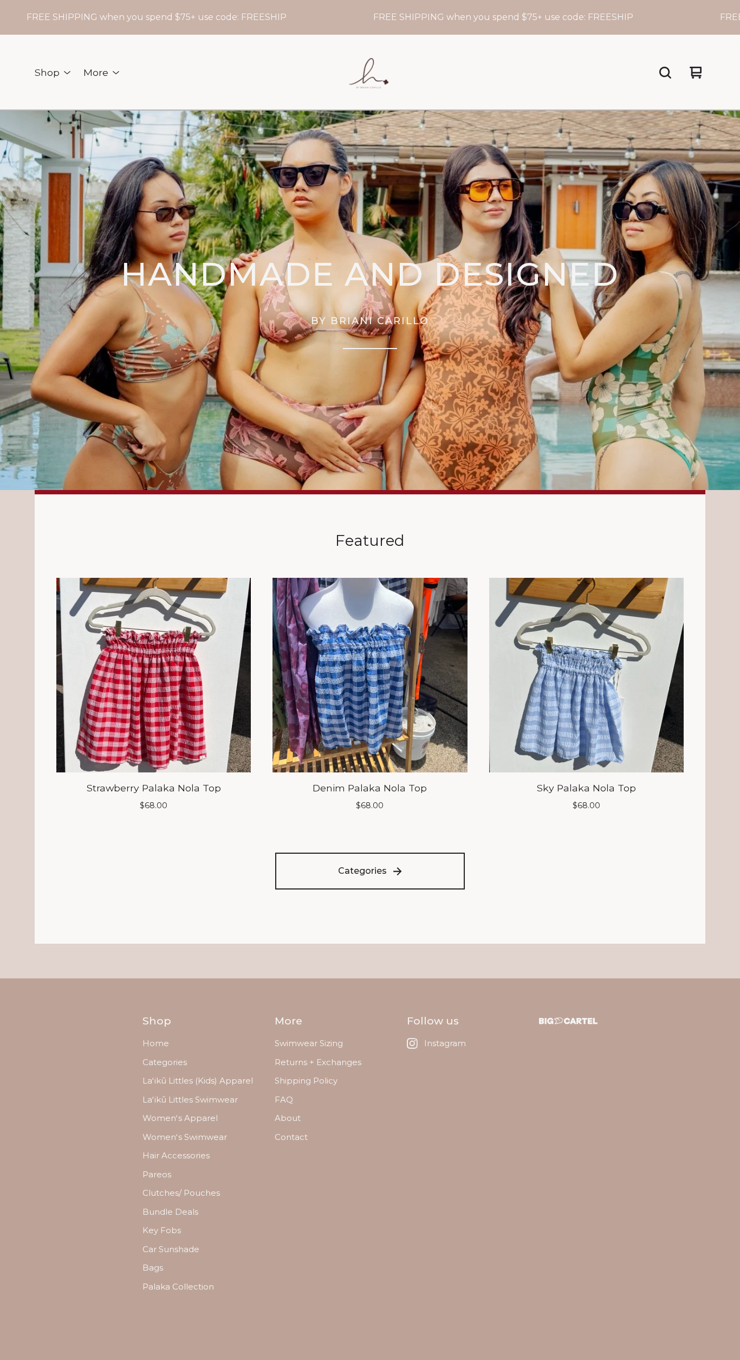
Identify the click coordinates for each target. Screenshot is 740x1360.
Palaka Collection (178, 1286)
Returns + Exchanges (318, 1062)
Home (155, 1043)
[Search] (665, 72)
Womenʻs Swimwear (184, 1137)
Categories (362, 871)
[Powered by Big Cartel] (568, 1021)
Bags (152, 1267)
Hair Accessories (176, 1155)
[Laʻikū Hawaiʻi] (370, 72)
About (288, 1118)
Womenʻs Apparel (180, 1118)
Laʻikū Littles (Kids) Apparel (197, 1080)
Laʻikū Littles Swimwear (190, 1099)
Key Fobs (161, 1230)
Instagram (445, 1043)
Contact (291, 1137)
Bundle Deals (170, 1212)
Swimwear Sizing (309, 1043)
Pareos (156, 1174)
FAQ (284, 1099)
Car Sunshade (170, 1249)
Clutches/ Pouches (181, 1193)
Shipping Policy (306, 1080)
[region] (370, 17)
